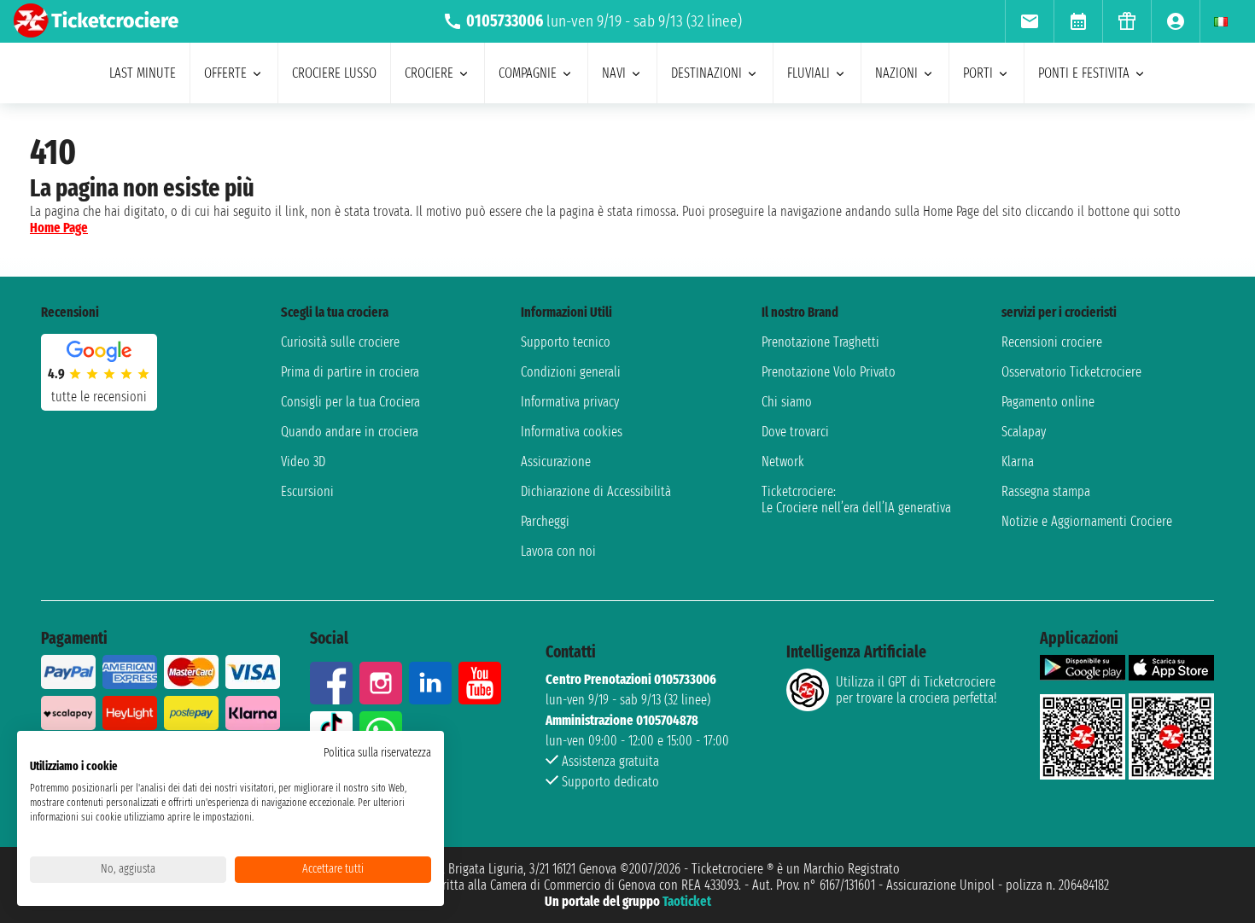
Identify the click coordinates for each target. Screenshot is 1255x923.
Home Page (59, 227)
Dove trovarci (795, 432)
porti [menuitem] (978, 73)
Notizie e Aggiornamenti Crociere (1086, 521)
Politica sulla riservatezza (377, 752)
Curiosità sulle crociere (340, 342)
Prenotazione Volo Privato (829, 372)
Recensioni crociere (1051, 342)
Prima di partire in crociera (350, 372)
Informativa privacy (570, 402)
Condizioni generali (571, 372)
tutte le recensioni (99, 396)
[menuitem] (1029, 21)
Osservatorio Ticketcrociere (1071, 372)
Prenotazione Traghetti (820, 342)
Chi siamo (787, 402)
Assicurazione (556, 461)
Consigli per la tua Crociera (350, 402)
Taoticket (687, 901)
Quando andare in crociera (349, 432)
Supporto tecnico (565, 342)
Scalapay (1023, 432)
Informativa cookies (571, 432)
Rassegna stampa (1045, 491)
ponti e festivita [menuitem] (1084, 73)
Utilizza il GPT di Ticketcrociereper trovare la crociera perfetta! (916, 690)
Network (783, 461)
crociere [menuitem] (429, 73)
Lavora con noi (558, 551)
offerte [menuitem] (225, 73)
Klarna (1017, 461)
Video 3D (303, 461)
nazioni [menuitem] (896, 73)
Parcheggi (545, 521)
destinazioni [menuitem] (706, 73)
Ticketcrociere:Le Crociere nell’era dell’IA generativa (856, 499)
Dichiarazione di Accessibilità (596, 491)
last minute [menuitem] (142, 73)
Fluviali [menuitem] (808, 73)
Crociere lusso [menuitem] (334, 73)
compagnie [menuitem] (528, 73)
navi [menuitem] (614, 73)
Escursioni (307, 491)
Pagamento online (1047, 402)
